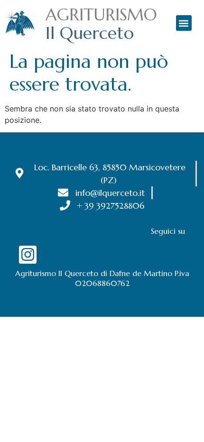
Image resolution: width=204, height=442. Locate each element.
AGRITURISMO (101, 14)
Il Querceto (90, 33)
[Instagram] (28, 254)
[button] (184, 23)
